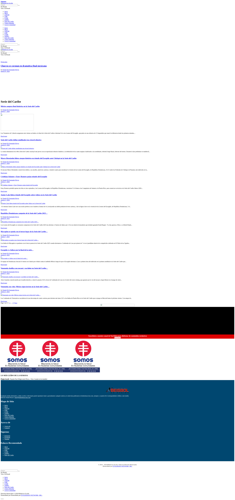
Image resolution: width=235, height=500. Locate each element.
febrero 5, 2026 (5, 163)
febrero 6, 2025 (5, 255)
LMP (5, 16)
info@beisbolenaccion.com (22, 397)
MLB (6, 13)
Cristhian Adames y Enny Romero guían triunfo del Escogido (24, 177)
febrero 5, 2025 (5, 273)
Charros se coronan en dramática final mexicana (24, 66)
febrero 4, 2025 (5, 292)
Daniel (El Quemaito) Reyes (11, 70)
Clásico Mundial (9, 23)
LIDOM (6, 15)
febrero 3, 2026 (5, 182)
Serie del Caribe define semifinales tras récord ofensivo (21, 140)
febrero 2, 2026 (5, 200)
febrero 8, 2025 (5, 218)
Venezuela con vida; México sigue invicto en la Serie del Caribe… (25, 287)
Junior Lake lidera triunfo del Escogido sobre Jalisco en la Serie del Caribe (29, 195)
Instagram (7, 436)
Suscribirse (117, 338)
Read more (4, 136)
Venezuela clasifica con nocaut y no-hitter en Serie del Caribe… (24, 268)
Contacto (7, 428)
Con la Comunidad (9, 25)
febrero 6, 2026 (5, 145)
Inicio (6, 11)
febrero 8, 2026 (5, 71)
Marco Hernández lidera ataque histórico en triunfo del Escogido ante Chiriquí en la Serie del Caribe (38, 158)
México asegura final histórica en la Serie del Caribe (20, 106)
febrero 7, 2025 (5, 237)
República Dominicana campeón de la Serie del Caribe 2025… (24, 213)
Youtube (6, 439)
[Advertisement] (56, 85)
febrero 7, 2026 (5, 111)
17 (13, 303)
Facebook (7, 437)
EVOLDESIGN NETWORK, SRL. (122, 466)
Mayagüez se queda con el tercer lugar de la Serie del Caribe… (24, 232)
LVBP (6, 18)
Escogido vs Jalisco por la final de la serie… (17, 250)
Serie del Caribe (9, 21)
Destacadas (4, 62)
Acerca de (7, 426)
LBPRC (6, 20)
